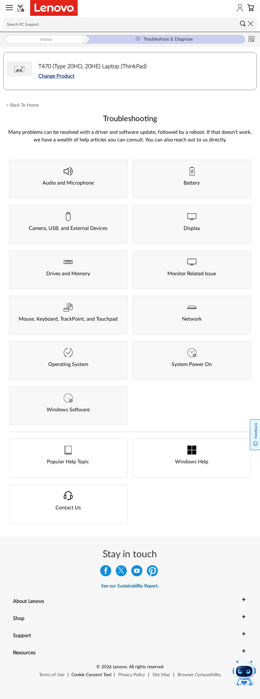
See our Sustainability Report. (130, 586)
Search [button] (243, 23)
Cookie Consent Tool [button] (91, 675)
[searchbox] (130, 23)
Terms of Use (51, 675)
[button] (8, 9)
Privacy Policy (131, 675)
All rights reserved (146, 667)
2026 (106, 667)
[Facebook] (105, 572)
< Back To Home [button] (22, 105)
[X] (121, 572)
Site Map (161, 675)
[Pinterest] (152, 572)
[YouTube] (136, 572)
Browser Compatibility (199, 675)
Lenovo (120, 667)
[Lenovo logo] (54, 8)
